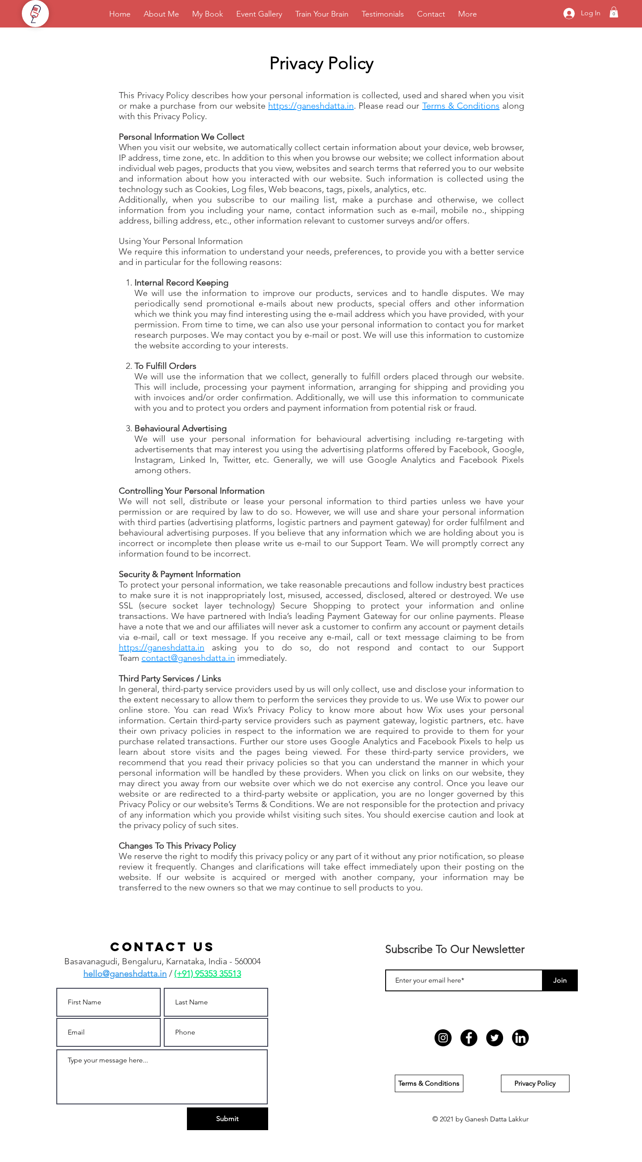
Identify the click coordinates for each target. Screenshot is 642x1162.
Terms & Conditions (461, 105)
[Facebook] (468, 1037)
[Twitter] (494, 1037)
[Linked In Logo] (520, 1037)
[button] (613, 12)
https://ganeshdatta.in (311, 105)
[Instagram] (443, 1037)
